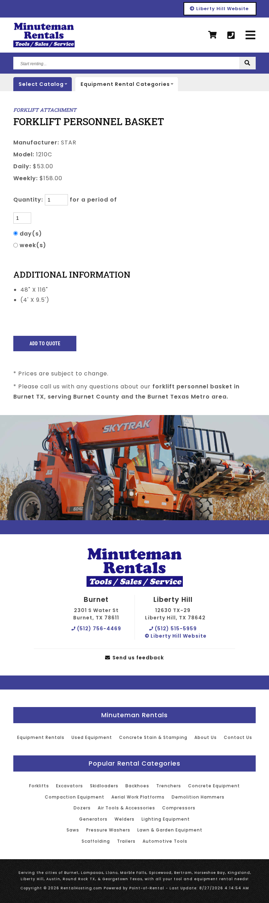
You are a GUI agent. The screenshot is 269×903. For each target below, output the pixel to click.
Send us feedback (137, 657)
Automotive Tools (165, 841)
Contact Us (238, 737)
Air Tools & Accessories (126, 808)
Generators (93, 819)
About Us (205, 737)
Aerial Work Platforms (138, 797)
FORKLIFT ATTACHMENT (44, 110)
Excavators (69, 786)
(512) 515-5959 (175, 628)
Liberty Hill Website (222, 8)
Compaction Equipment (74, 797)
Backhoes (137, 786)
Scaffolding (96, 841)
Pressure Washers (108, 830)
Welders (124, 819)
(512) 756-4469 (98, 628)
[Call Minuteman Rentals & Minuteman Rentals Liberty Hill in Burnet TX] (231, 35)
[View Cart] (212, 35)
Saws (73, 830)
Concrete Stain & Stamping (153, 737)
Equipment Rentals (40, 737)
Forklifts (39, 786)
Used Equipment (91, 737)
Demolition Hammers (198, 797)
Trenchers (168, 786)
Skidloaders (104, 786)
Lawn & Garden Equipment (169, 830)
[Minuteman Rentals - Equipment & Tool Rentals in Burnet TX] (44, 35)
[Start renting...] (247, 63)
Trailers (126, 841)
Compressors (178, 808)
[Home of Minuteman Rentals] (135, 568)
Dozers (82, 808)
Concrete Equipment (214, 786)
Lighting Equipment (166, 819)
